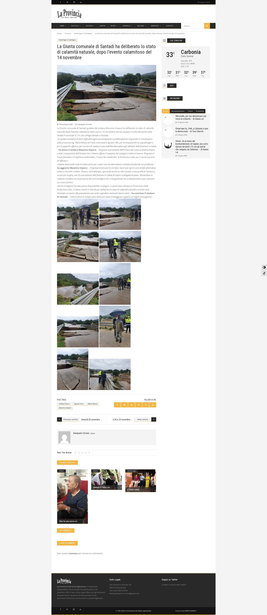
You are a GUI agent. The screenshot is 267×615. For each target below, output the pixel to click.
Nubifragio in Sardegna (83, 33)
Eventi (61, 471)
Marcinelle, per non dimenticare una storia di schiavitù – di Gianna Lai (190, 117)
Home (59, 33)
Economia (200, 111)
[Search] (207, 26)
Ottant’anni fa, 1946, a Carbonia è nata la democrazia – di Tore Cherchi (191, 130)
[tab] (166, 111)
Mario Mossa (92, 404)
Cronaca (68, 33)
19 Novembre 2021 (66, 124)
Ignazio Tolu (78, 404)
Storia (165, 111)
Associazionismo (177, 111)
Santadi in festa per (101, 487)
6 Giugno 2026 (182, 135)
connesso (73, 553)
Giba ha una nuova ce (68, 521)
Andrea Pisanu (64, 404)
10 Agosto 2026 (182, 122)
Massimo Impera (65, 408)
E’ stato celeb (133, 489)
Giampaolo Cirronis (84, 124)
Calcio (190, 111)
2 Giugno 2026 (182, 156)
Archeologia (131, 471)
